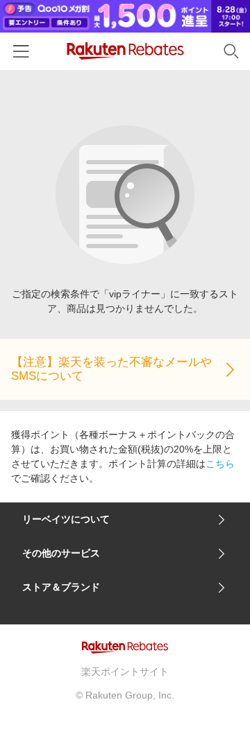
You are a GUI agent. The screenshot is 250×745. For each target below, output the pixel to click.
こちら (220, 463)
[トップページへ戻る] (125, 51)
